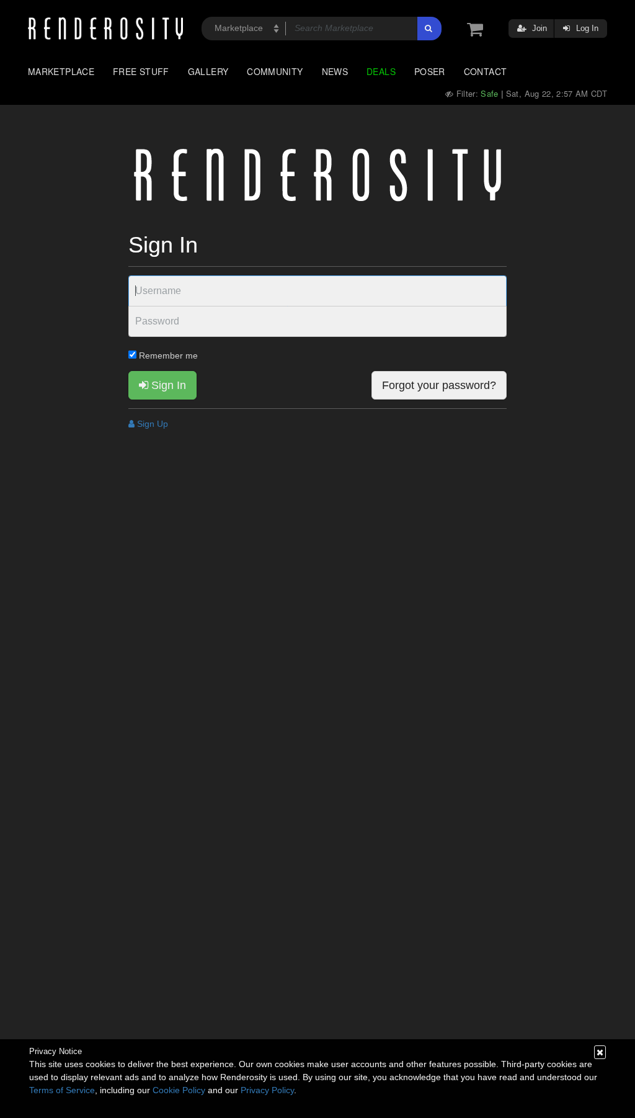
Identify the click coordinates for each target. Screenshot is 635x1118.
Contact (485, 71)
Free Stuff (141, 71)
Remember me (167, 355)
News (335, 71)
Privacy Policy (267, 1090)
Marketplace (61, 71)
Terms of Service (62, 1090)
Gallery (208, 71)
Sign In (167, 385)
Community (275, 71)
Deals (381, 71)
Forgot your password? (439, 385)
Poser (429, 71)
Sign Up (151, 424)
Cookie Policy (179, 1090)
